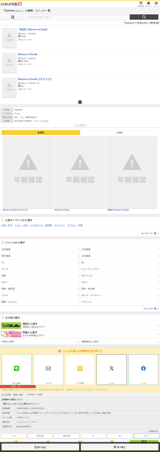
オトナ (146, 436)
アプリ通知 (80, 383)
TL (93, 436)
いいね (143, 383)
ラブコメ (71, 225)
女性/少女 (40, 436)
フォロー (112, 383)
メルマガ (48, 383)
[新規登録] (140, 2)
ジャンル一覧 (150, 308)
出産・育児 (7, 225)
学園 (80, 225)
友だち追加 (16, 383)
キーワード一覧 (149, 233)
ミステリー (59, 225)
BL (120, 436)
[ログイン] (148, 2)
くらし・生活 (21, 225)
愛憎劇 (48, 225)
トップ (13, 436)
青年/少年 (66, 436)
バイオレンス (36, 225)
